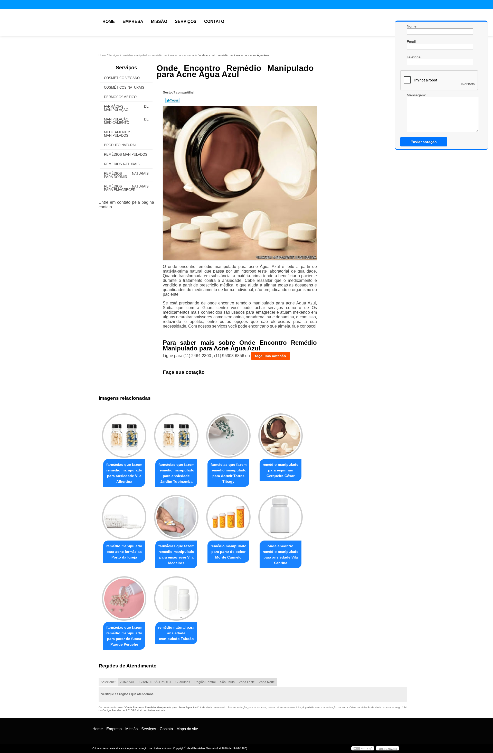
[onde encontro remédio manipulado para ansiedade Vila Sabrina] (280, 517)
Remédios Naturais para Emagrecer (126, 188)
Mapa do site (187, 729)
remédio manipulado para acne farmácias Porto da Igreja (124, 551)
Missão (159, 21)
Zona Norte (267, 682)
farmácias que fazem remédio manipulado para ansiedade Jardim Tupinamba (176, 473)
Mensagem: (412, 95)
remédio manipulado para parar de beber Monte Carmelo (228, 551)
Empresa (132, 21)
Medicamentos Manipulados (117, 133)
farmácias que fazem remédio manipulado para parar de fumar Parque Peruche (124, 635)
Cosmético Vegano (122, 78)
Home (108, 21)
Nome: (412, 26)
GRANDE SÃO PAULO (155, 682)
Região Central (205, 682)
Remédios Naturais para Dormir (126, 175)
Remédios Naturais (122, 164)
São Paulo (227, 682)
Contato (214, 21)
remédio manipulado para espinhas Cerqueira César (281, 470)
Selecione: (108, 682)
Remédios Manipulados (125, 154)
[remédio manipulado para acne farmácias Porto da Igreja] (124, 517)
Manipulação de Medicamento (126, 121)
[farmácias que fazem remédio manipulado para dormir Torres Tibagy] (228, 435)
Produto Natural (120, 145)
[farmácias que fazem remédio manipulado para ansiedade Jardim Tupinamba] (176, 435)
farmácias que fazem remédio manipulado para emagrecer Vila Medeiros (176, 554)
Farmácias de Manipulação (126, 108)
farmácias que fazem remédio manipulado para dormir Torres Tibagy (228, 473)
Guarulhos (182, 682)
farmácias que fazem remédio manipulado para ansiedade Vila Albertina (124, 473)
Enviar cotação (424, 142)
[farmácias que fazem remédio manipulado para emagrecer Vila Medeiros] (176, 517)
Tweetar (172, 100)
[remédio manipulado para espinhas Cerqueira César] (280, 435)
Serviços (185, 21)
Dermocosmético (120, 97)
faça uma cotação (270, 356)
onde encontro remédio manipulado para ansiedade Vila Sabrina (281, 554)
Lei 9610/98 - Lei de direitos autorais (143, 710)
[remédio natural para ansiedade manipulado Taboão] (176, 598)
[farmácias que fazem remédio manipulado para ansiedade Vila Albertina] (124, 435)
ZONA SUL (127, 682)
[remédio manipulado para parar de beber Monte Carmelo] (228, 517)
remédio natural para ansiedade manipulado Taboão (176, 633)
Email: (412, 42)
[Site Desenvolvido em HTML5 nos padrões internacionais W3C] (362, 748)
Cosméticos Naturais (124, 87)
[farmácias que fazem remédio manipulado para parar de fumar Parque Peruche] (124, 598)
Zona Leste (247, 682)
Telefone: (412, 57)
